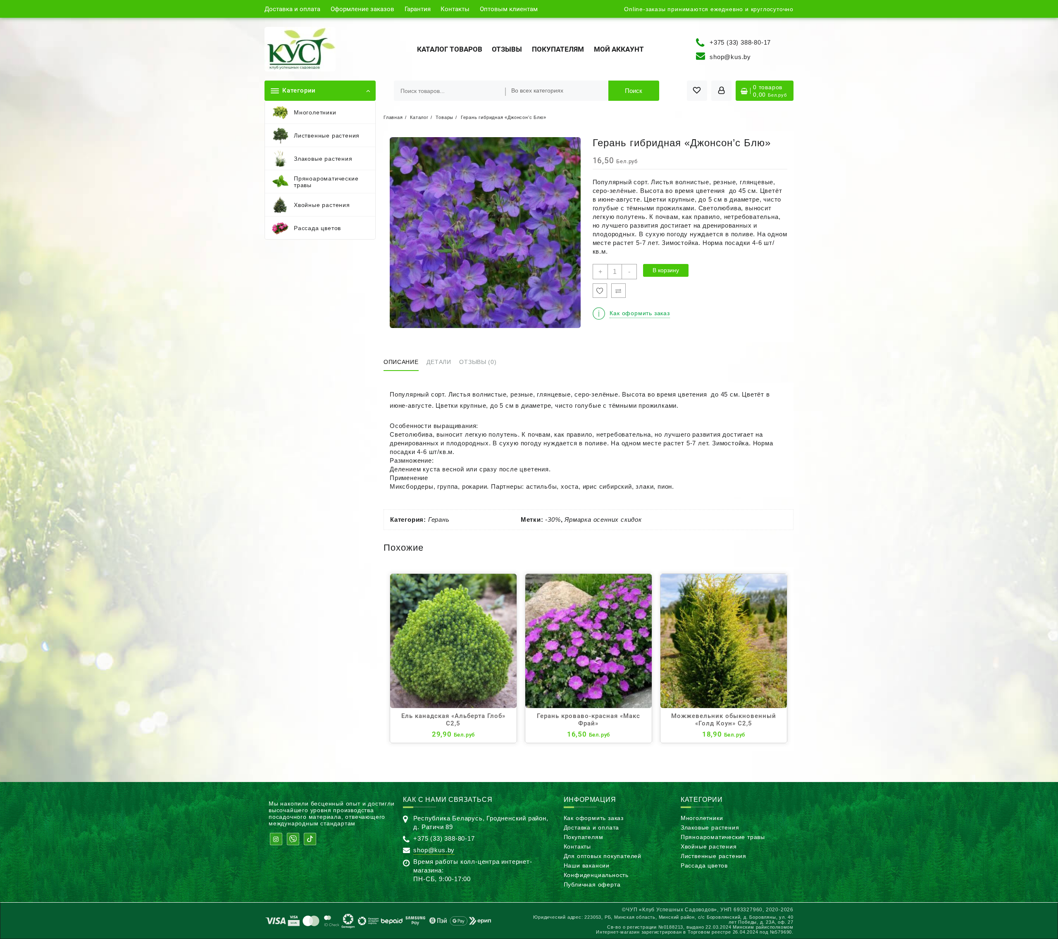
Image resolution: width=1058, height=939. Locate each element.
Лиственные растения (713, 856)
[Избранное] (600, 290)
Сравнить (618, 290)
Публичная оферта (592, 884)
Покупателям (583, 837)
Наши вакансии (587, 865)
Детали (439, 362)
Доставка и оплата (592, 827)
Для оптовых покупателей (602, 856)
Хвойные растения (709, 846)
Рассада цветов (704, 865)
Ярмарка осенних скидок (603, 519)
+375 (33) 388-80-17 (740, 41)
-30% (552, 519)
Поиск (633, 90)
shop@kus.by (730, 56)
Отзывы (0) (477, 362)
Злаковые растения (710, 827)
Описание (401, 362)
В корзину (666, 270)
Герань (439, 519)
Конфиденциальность (596, 875)
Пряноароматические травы (723, 837)
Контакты (577, 846)
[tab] (404, 362)
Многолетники (702, 818)
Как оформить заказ (594, 818)
